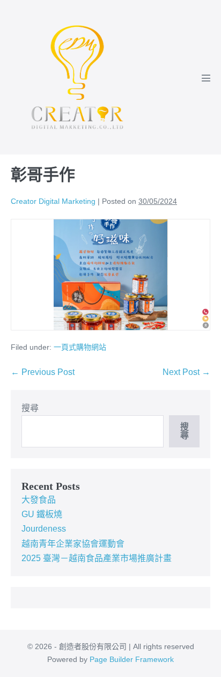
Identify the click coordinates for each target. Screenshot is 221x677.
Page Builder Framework (132, 659)
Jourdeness (43, 528)
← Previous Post (43, 372)
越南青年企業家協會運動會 (72, 543)
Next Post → (186, 372)
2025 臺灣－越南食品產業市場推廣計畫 (96, 558)
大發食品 (38, 499)
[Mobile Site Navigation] (206, 77)
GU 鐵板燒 (41, 514)
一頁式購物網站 (80, 347)
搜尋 (30, 408)
